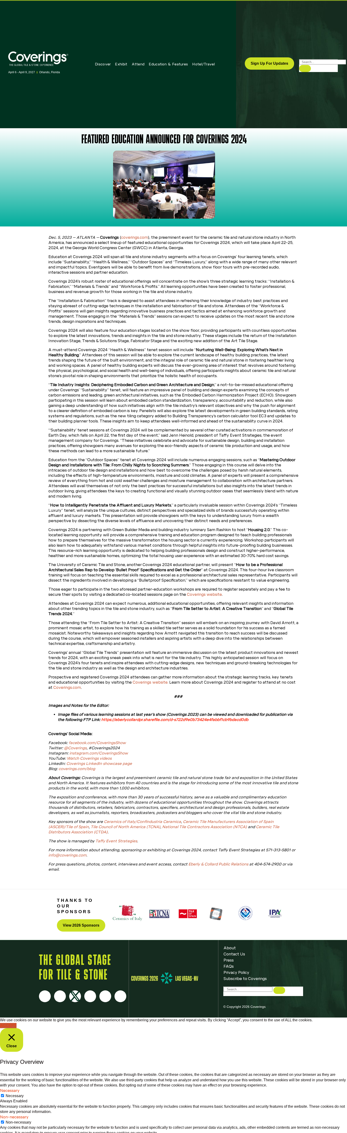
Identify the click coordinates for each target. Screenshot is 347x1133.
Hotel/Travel (203, 64)
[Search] (305, 68)
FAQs (229, 966)
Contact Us (234, 954)
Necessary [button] (10, 1090)
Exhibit (121, 64)
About (230, 948)
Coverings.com (67, 687)
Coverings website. (150, 682)
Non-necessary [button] (14, 1117)
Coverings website (204, 594)
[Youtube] (90, 996)
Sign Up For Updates (269, 63)
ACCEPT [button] (8, 1025)
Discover (103, 64)
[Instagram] (60, 996)
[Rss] (105, 996)
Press (229, 960)
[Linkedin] (120, 996)
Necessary (15, 1096)
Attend (138, 64)
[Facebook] (45, 996)
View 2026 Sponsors (81, 925)
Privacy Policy (236, 972)
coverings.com (134, 237)
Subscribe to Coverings (245, 978)
